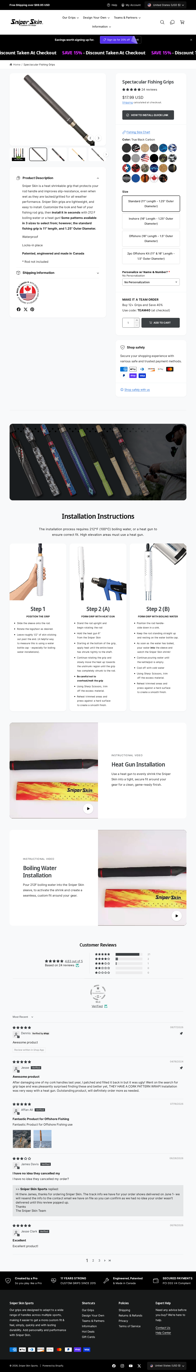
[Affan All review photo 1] (22, 1139)
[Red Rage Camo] (135, 168)
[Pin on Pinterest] (32, 309)
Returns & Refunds (130, 1315)
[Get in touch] (172, 22)
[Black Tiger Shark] (135, 148)
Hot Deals (88, 1331)
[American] (145, 158)
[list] (98, 627)
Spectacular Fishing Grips (39, 64)
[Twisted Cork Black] (154, 148)
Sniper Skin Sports (28, 1365)
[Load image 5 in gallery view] (97, 154)
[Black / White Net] (126, 158)
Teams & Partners (93, 1321)
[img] (22, 1027)
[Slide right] (98, 138)
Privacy (123, 1321)
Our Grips (88, 1310)
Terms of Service (129, 1326)
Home (16, 64)
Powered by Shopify (52, 1365)
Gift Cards (88, 1337)
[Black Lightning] (126, 178)
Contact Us (163, 1327)
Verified (97, 1006)
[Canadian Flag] (154, 178)
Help (114, 5)
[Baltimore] (163, 178)
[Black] (154, 158)
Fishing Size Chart (138, 132)
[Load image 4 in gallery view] (78, 154)
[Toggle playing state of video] (88, 808)
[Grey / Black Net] (135, 158)
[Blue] (135, 178)
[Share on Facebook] (18, 309)
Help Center (163, 1332)
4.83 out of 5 (74, 961)
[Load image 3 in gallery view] (58, 154)
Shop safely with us (137, 389)
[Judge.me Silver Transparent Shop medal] (98, 992)
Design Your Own (93, 1315)
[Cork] (163, 168)
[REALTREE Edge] (145, 168)
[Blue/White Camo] (172, 148)
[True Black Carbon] (126, 148)
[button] (70, 17)
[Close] (191, 40)
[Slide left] (90, 138)
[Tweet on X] (25, 309)
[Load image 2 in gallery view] (38, 154)
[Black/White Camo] (172, 158)
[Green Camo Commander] (163, 158)
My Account (133, 5)
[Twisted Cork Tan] (145, 148)
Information (89, 1326)
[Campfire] (145, 178)
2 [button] (93, 1260)
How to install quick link (149, 115)
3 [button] (99, 1260)
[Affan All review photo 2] (42, 1139)
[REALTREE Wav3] (163, 148)
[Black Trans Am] (172, 168)
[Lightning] (154, 168)
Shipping (127, 102)
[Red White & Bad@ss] (126, 168)
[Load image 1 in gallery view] (18, 154)
